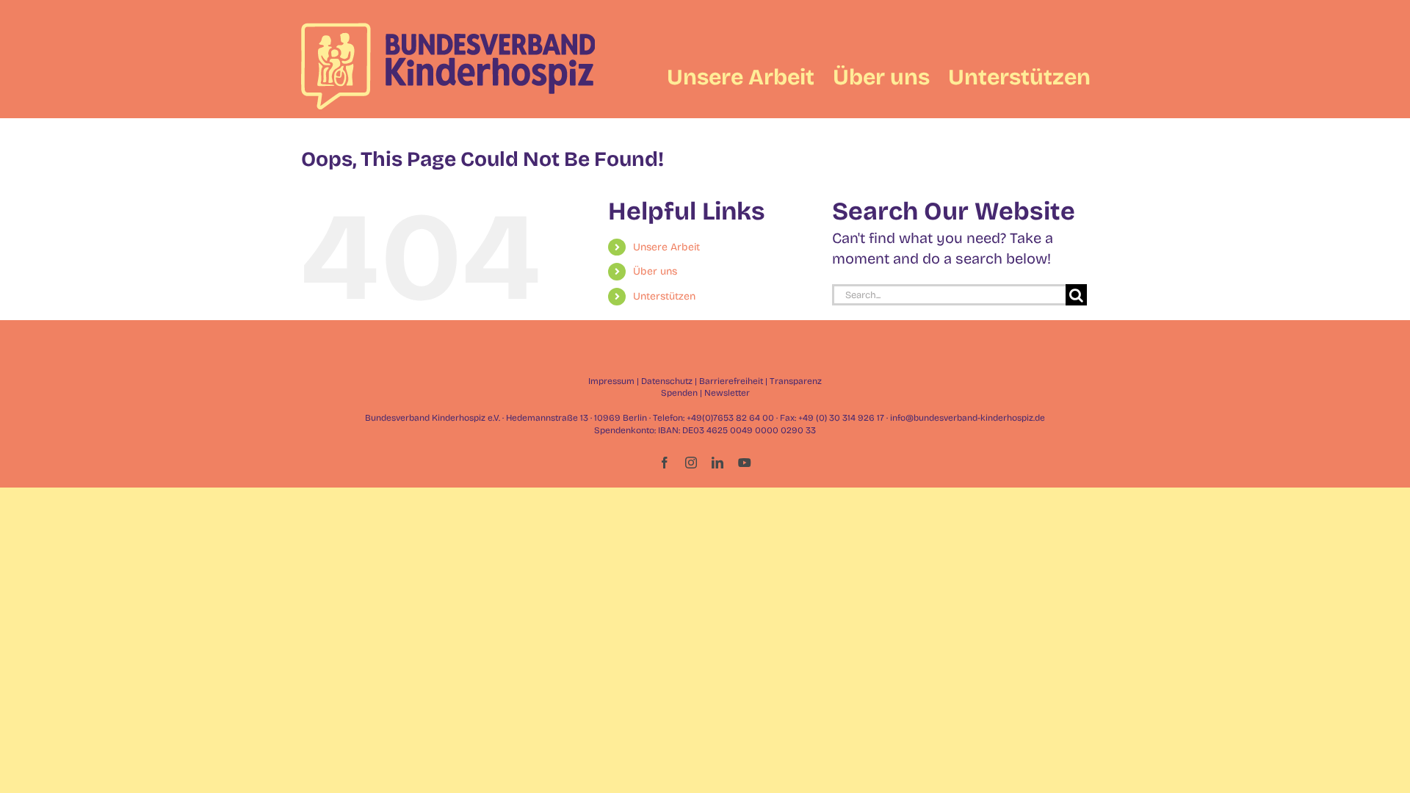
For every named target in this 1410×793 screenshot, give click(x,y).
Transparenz (796, 381)
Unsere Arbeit (666, 247)
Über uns (655, 271)
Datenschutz (667, 381)
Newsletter (727, 393)
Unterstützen (664, 296)
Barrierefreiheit (731, 381)
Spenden (679, 393)
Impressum (611, 381)
